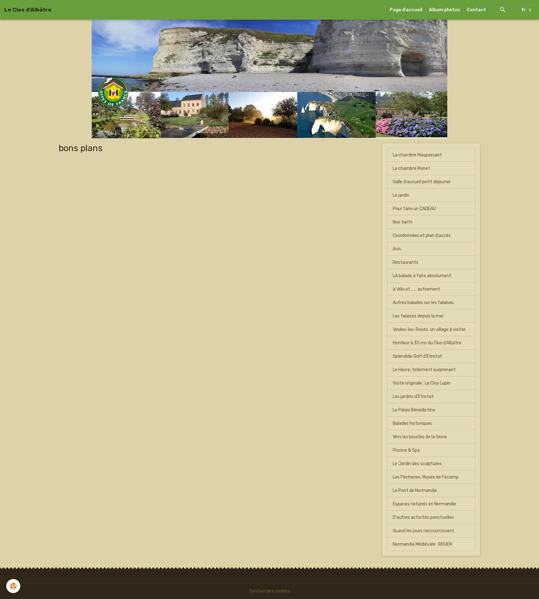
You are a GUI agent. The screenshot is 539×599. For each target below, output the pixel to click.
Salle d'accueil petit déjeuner (422, 181)
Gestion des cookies (270, 591)
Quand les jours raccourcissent (423, 530)
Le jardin (401, 195)
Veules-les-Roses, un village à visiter (429, 329)
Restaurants (405, 262)
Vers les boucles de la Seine (420, 436)
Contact (476, 9)
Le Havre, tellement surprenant (424, 369)
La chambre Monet (411, 168)
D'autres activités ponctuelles (423, 517)
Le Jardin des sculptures (417, 463)
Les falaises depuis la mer (418, 316)
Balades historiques (412, 423)
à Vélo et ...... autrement (416, 289)
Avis (397, 249)
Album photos (444, 9)
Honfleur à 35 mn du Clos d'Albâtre (427, 343)
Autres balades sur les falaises (423, 302)
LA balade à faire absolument (422, 275)
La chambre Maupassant (417, 155)
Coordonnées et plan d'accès (422, 235)
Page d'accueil (406, 9)
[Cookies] (13, 586)
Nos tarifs (403, 222)
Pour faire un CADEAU (414, 208)
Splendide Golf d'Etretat (417, 356)
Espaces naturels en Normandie (424, 504)
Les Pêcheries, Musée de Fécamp (426, 477)
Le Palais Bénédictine (414, 410)
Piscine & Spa (406, 450)
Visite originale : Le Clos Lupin (421, 383)
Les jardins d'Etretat (413, 396)
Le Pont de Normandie (415, 490)
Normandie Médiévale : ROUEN (422, 544)
